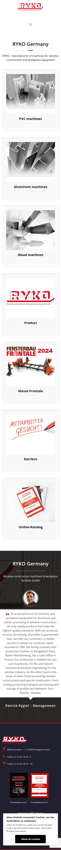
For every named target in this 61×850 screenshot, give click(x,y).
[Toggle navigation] (30, 24)
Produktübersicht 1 (18, 802)
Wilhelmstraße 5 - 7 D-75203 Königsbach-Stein (28, 749)
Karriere (40, 813)
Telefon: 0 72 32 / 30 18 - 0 (19, 757)
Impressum (23, 813)
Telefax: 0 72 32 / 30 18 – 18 (19, 763)
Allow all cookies (30, 839)
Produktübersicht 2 (39, 802)
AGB (32, 813)
